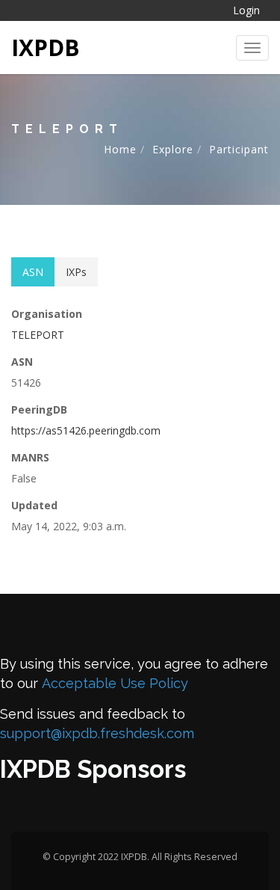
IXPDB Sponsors (93, 769)
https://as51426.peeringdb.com (86, 430)
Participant (239, 149)
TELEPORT (37, 335)
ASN (32, 272)
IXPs (76, 272)
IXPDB (45, 47)
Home (120, 149)
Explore (172, 149)
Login (246, 10)
